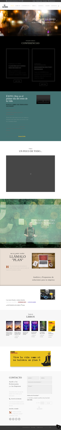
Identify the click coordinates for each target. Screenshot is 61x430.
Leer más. (29, 399)
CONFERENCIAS (25, 5)
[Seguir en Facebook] (10, 419)
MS (50, 427)
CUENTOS (40, 5)
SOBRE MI (17, 5)
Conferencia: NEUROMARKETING (40, 64)
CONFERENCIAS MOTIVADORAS (44, 222)
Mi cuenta (45, 1)
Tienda (34, 1)
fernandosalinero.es (26, 427)
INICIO (12, 5)
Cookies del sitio (40, 427)
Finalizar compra (39, 1)
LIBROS (34, 5)
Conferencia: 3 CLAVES (14, 64)
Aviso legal (33, 427)
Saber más (44, 226)
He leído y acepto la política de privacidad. (38, 398)
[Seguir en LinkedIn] (19, 419)
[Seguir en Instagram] (13, 419)
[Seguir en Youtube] (16, 419)
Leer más (17, 81)
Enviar (48, 403)
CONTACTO (54, 5)
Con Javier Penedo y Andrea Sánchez (15, 300)
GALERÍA (47, 5)
